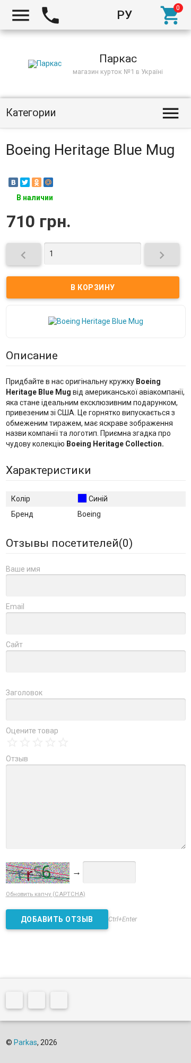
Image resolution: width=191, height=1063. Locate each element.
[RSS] (39, 1002)
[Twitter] (25, 182)
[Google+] (17, 1002)
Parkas (25, 1042)
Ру (124, 15)
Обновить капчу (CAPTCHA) (45, 894)
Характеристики (48, 470)
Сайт (14, 644)
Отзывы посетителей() (69, 543)
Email (15, 606)
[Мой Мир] (48, 182)
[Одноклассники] (36, 182)
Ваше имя (23, 569)
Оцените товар (32, 730)
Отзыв (17, 758)
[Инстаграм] (61, 1002)
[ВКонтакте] (13, 182)
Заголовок (24, 692)
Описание (32, 355)
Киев (82, 15)
